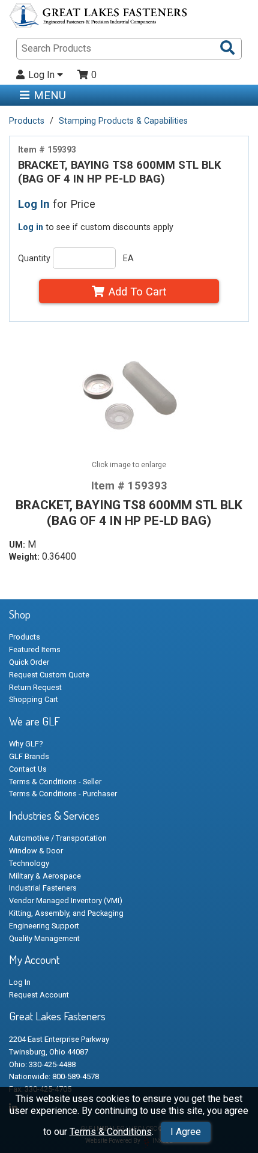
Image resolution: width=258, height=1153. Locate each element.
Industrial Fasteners (43, 887)
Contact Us (28, 768)
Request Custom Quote (49, 674)
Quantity (34, 258)
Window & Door (36, 850)
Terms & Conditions (111, 1131)
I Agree (185, 1131)
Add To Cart (137, 291)
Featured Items (35, 649)
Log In (42, 75)
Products (26, 121)
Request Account (39, 994)
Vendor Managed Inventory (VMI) (65, 900)
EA (128, 258)
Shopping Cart (33, 699)
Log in (30, 227)
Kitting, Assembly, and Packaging (66, 913)
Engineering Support (44, 925)
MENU (50, 95)
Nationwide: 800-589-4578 (54, 1076)
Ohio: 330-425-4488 (42, 1064)
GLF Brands (29, 756)
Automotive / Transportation (58, 838)
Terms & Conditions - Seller (55, 781)
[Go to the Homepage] (99, 17)
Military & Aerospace (45, 875)
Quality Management (44, 938)
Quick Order (29, 662)
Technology (29, 863)
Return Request (35, 687)
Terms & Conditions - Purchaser (63, 793)
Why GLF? (26, 743)
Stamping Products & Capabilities (123, 121)
